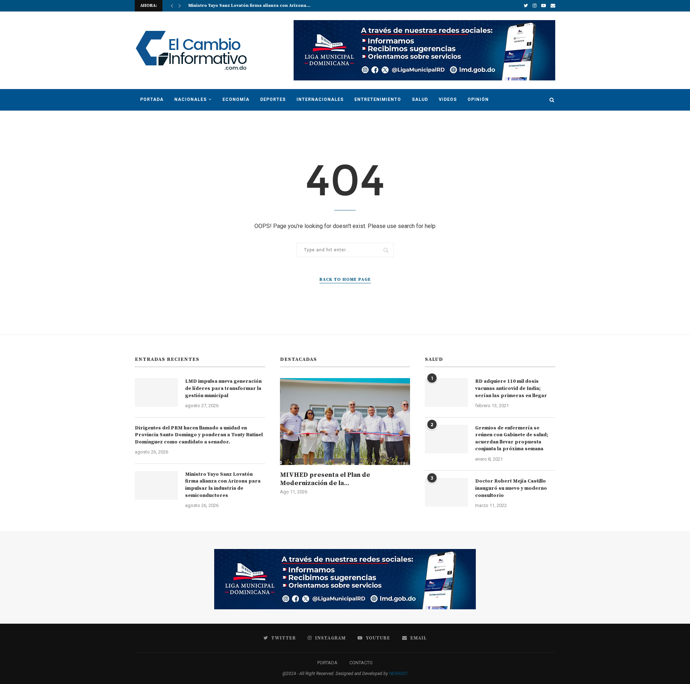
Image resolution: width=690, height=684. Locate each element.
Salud (420, 99)
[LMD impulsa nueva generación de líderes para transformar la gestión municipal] (156, 392)
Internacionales (320, 99)
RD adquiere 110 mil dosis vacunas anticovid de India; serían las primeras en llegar (511, 388)
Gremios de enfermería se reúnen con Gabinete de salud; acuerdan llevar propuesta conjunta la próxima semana (511, 438)
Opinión (478, 99)
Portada (152, 99)
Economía (235, 99)
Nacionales (190, 99)
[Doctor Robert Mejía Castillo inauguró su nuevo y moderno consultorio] (446, 492)
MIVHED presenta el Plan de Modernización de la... (325, 479)
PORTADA (327, 662)
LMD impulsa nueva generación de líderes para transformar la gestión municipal (223, 388)
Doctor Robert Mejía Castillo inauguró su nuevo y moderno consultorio (511, 488)
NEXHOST (398, 673)
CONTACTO (361, 662)
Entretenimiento (377, 99)
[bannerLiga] (424, 22)
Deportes (273, 99)
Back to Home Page (345, 279)
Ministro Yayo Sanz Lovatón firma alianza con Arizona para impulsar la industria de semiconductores (223, 485)
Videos (448, 99)
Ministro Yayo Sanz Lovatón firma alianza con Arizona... (249, 5)
